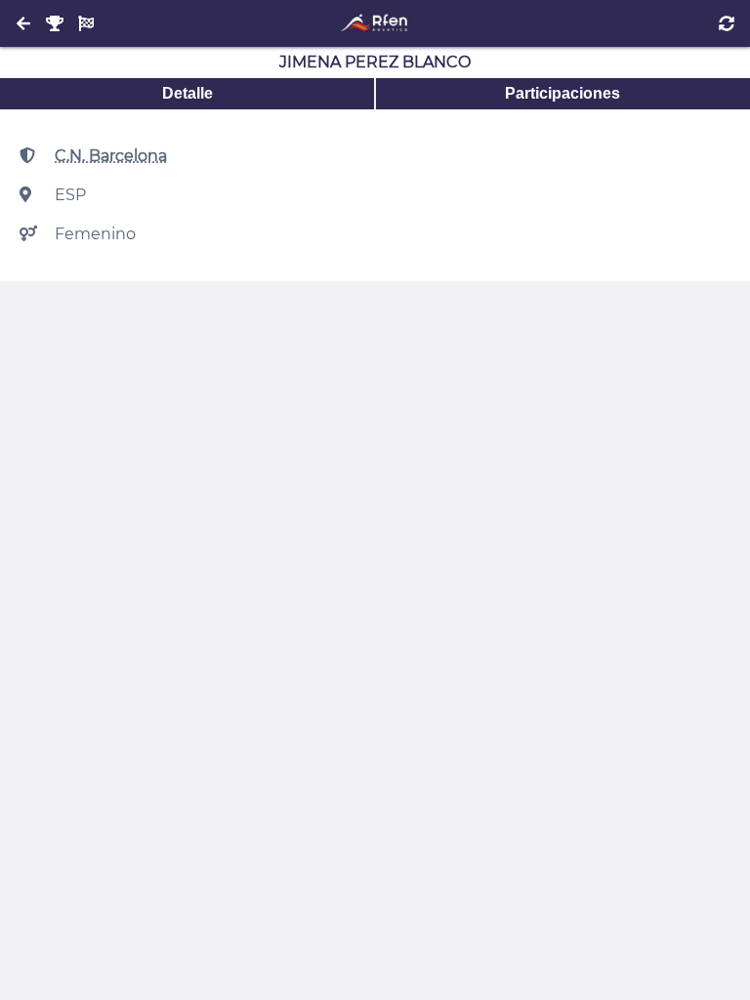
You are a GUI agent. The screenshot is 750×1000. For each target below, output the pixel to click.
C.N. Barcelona (111, 155)
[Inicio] (374, 23)
